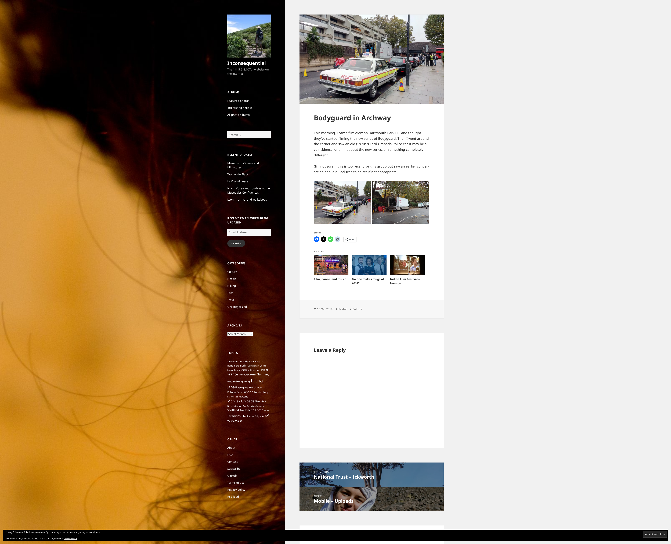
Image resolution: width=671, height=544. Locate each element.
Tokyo (258, 416)
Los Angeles (232, 397)
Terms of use (235, 483)
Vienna (231, 420)
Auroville (243, 361)
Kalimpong (243, 387)
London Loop (261, 392)
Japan (232, 387)
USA (265, 415)
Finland (264, 369)
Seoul (243, 410)
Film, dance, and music (330, 279)
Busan (237, 370)
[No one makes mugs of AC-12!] (369, 265)
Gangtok (252, 374)
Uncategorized (237, 307)
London (248, 392)
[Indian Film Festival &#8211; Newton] (407, 265)
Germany (263, 374)
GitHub (232, 476)
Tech (230, 293)
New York (260, 401)
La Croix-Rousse (237, 181)
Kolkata (231, 392)
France (232, 374)
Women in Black (237, 174)
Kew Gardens (255, 387)
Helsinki (231, 381)
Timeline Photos (246, 416)
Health (231, 279)
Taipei (266, 410)
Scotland (233, 410)
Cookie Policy (70, 538)
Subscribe (236, 243)
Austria (258, 361)
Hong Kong (243, 381)
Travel (231, 300)
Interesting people (239, 108)
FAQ (230, 455)
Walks (238, 420)
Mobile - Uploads (240, 401)
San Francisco (249, 406)
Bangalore (233, 365)
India (257, 380)
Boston (230, 370)
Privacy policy (236, 490)
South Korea (254, 410)
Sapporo (260, 406)
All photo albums (238, 115)
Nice (229, 405)
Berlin (243, 365)
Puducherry (237, 406)
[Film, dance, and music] (331, 265)
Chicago (244, 369)
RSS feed (233, 497)
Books (263, 365)
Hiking (231, 286)
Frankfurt (243, 374)
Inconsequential (246, 63)
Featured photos (238, 101)
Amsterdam (232, 361)
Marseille (243, 396)
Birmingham (253, 366)
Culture (232, 272)
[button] (342, 202)
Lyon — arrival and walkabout (247, 199)
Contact (232, 462)
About (231, 448)
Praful (342, 309)
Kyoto (239, 392)
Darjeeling (254, 370)
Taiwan (232, 416)
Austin (251, 361)
